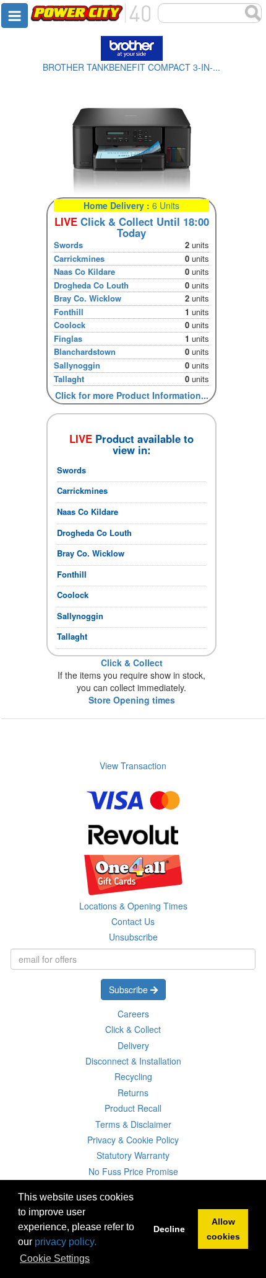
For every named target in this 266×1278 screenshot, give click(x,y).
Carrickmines (79, 258)
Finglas (68, 338)
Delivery (133, 1045)
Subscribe (129, 989)
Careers (133, 1014)
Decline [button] (169, 1229)
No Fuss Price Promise (133, 1171)
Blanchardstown (85, 351)
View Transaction (133, 765)
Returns (133, 1092)
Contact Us (133, 921)
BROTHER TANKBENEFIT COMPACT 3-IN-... (131, 67)
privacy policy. (66, 1241)
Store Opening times (131, 700)
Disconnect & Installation (133, 1061)
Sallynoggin (77, 365)
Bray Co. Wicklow (87, 298)
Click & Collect (133, 1029)
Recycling (133, 1076)
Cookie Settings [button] (55, 1258)
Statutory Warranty (133, 1155)
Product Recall (133, 1108)
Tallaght (69, 379)
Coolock (69, 325)
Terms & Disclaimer (133, 1124)
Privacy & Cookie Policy (133, 1139)
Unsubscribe (133, 937)
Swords (68, 245)
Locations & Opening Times (133, 906)
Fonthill (69, 312)
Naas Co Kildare (84, 271)
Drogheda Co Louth (91, 285)
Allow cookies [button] (223, 1229)
